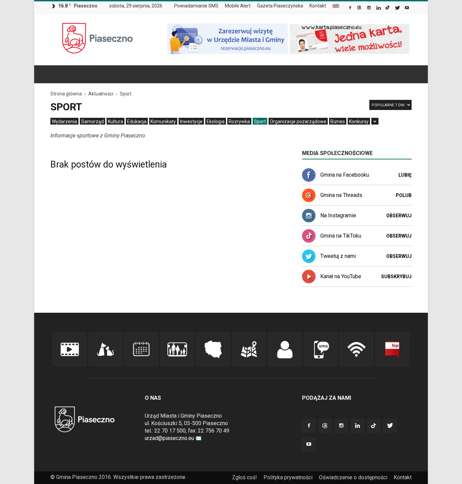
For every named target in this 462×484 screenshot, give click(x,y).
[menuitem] (199, 6)
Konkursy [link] (359, 121)
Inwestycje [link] (191, 121)
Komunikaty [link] (163, 121)
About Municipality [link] (335, 6)
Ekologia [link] (216, 121)
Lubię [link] (405, 175)
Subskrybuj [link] (396, 276)
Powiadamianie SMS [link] (196, 5)
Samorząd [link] (92, 121)
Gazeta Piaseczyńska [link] (280, 5)
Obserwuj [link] (399, 215)
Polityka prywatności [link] (288, 477)
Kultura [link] (115, 121)
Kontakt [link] (317, 5)
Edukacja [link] (136, 121)
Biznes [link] (337, 121)
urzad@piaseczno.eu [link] (169, 438)
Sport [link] (260, 121)
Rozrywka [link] (239, 121)
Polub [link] (404, 195)
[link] (350, 8)
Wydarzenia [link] (64, 121)
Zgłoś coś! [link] (244, 477)
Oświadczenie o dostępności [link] (353, 477)
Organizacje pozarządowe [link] (298, 121)
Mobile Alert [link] (238, 5)
